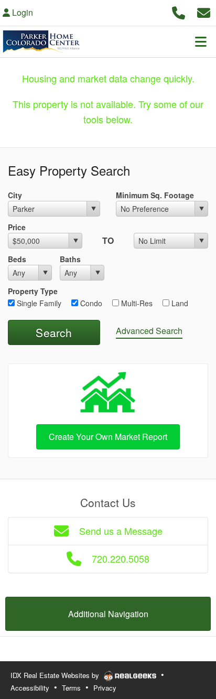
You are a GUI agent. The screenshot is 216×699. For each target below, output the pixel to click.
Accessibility (29, 688)
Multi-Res (136, 303)
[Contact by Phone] (178, 11)
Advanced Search (149, 331)
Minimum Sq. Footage (155, 195)
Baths (70, 259)
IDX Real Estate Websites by (55, 675)
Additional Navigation (108, 614)
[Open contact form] (203, 11)
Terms (71, 688)
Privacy (104, 688)
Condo (90, 303)
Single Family (38, 303)
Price (17, 227)
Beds (17, 259)
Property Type (33, 291)
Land (178, 303)
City (15, 195)
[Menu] (200, 41)
